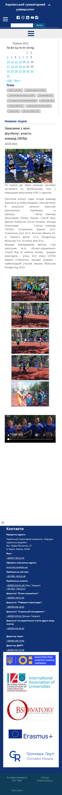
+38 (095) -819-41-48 (15, 576)
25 (12, 71)
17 (8, 66)
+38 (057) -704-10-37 (15, 589)
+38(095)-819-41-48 (15, 585)
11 (12, 62)
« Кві (9, 80)
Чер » (17, 80)
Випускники (47, 100)
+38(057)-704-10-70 (15, 558)
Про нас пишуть (31, 111)
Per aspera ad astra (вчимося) (22, 100)
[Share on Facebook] (3, 522)
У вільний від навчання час (21, 95)
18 (12, 66)
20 (20, 66)
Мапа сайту (17, 790)
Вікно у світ (15, 90)
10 (8, 62)
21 (24, 66)
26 (16, 71)
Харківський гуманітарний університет (25, 7)
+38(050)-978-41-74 (15, 616)
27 (20, 71)
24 (8, 71)
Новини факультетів (35, 90)
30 (32, 71)
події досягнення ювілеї (39, 106)
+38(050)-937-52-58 (15, 650)
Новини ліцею (16, 121)
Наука (13, 111)
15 (27, 62)
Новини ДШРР (16, 106)
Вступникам (45, 95)
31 (8, 76)
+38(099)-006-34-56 (15, 607)
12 (16, 62)
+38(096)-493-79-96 (15, 641)
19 (16, 66)
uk (49, 4)
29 (27, 71)
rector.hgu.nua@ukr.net (17, 567)
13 (20, 62)
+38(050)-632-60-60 (15, 628)
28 (24, 71)
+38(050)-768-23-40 (15, 598)
